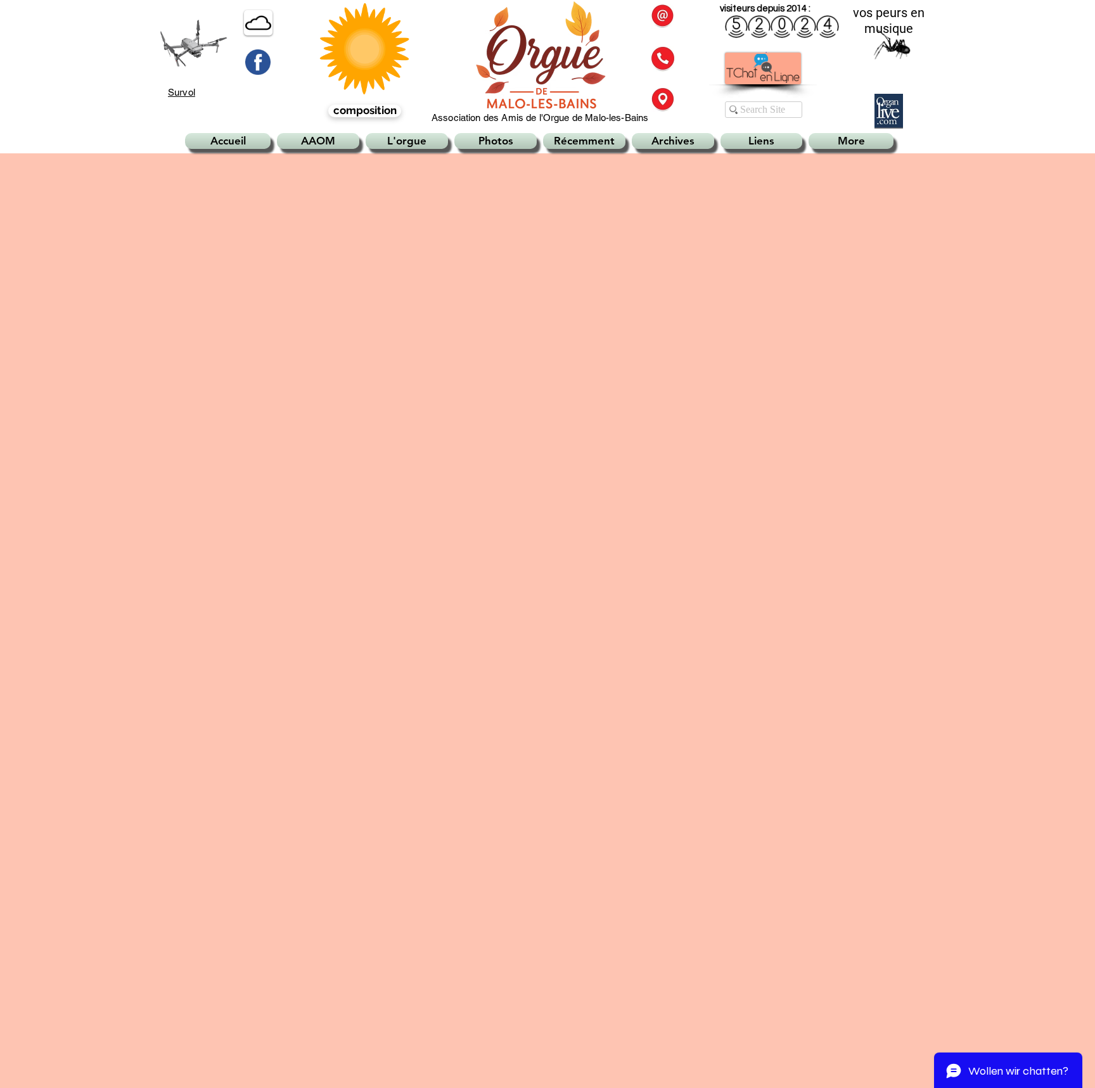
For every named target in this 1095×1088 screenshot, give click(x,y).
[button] (662, 59)
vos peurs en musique (889, 20)
